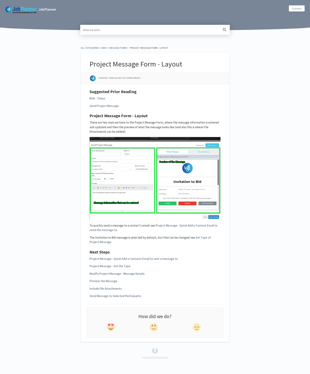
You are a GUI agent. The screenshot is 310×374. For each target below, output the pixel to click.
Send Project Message (104, 106)
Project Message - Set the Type (110, 266)
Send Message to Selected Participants (115, 296)
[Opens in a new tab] (155, 350)
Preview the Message (103, 281)
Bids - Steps (97, 98)
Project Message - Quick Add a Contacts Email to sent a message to (134, 259)
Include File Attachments (106, 289)
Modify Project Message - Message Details (117, 274)
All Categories (90, 47)
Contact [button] (297, 8)
